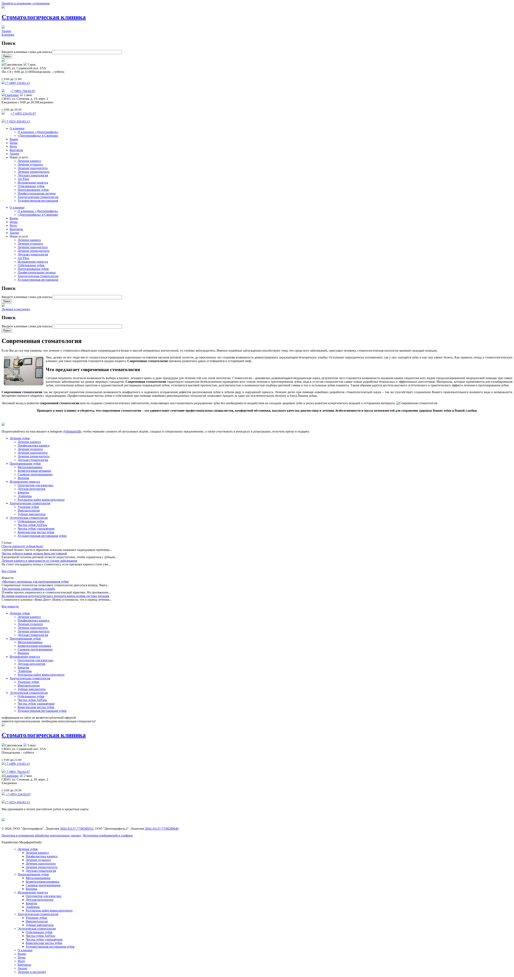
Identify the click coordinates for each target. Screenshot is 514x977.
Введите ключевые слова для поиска (27, 52)
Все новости (10, 606)
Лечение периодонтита (33, 171)
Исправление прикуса (33, 182)
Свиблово (11, 95)
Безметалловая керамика (34, 470)
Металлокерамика (30, 467)
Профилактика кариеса (33, 445)
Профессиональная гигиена (37, 193)
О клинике (17, 128)
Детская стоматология (33, 175)
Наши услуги (19, 157)
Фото (13, 146)
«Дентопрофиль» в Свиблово (38, 135)
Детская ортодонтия (31, 489)
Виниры (23, 478)
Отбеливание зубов (31, 186)
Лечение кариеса (29, 161)
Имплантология (29, 510)
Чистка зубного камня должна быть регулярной (34, 553)
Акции (6, 31)
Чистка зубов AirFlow (32, 525)
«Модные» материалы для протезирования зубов (35, 581)
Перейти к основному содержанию (26, 3)
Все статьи (9, 571)
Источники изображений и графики (108, 835)
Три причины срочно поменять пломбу (28, 588)
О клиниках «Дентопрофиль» (38, 132)
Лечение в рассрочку (16, 309)
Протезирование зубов (33, 189)
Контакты (16, 150)
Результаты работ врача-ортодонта (41, 499)
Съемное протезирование (35, 474)
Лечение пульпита (30, 164)
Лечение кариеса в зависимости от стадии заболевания (39, 560)
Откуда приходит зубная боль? (23, 546)
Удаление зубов (28, 507)
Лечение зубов (20, 438)
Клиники (8, 34)
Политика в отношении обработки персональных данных (41, 835)
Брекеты (23, 492)
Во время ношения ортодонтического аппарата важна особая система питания (55, 596)
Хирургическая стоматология (38, 197)
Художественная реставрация (38, 200)
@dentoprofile (72, 431)
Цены (13, 143)
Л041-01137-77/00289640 (161, 828)
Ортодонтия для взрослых (35, 485)
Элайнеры (25, 496)
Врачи (14, 139)
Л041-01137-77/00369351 (77, 828)
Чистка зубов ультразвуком (36, 528)
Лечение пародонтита (33, 168)
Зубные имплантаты (32, 514)
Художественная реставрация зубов (42, 535)
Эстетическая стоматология (29, 517)
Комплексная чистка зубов (36, 532)
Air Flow (23, 179)
